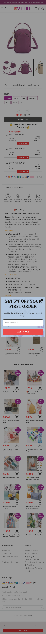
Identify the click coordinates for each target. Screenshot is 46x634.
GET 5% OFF (23, 332)
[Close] (42, 300)
